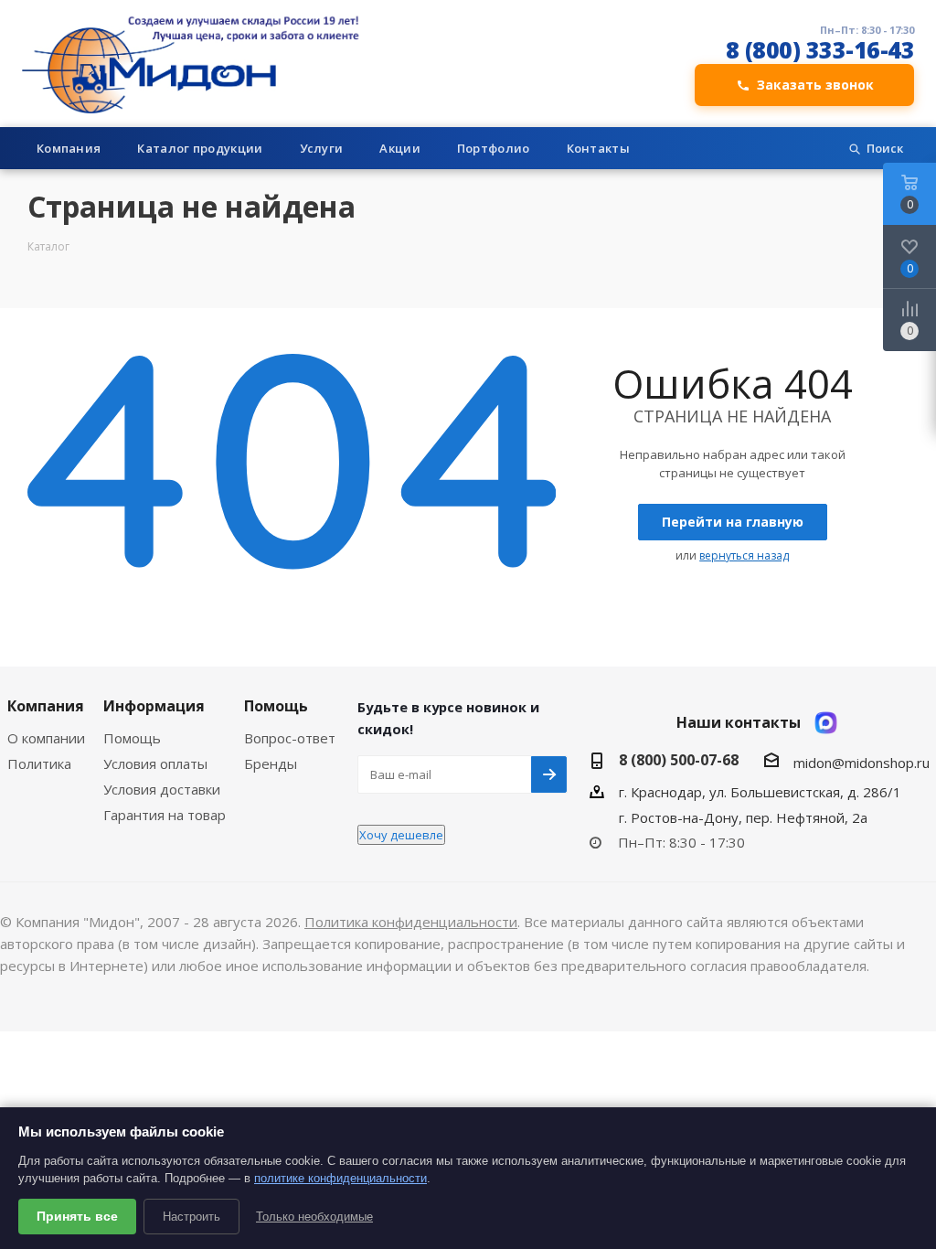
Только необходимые (314, 1216)
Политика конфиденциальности (410, 922)
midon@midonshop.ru (861, 762)
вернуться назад (744, 555)
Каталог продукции (199, 148)
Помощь (132, 738)
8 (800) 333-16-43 (820, 49)
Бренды (270, 763)
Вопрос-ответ (289, 738)
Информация (154, 706)
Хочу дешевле (401, 835)
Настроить (191, 1216)
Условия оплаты (155, 763)
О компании (46, 738)
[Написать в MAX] (826, 723)
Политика (39, 763)
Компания (69, 148)
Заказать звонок (815, 84)
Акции (399, 148)
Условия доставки (161, 789)
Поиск (885, 148)
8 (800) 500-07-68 (679, 760)
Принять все (77, 1216)
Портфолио (493, 148)
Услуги (322, 148)
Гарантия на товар (164, 815)
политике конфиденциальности (340, 1178)
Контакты (598, 148)
